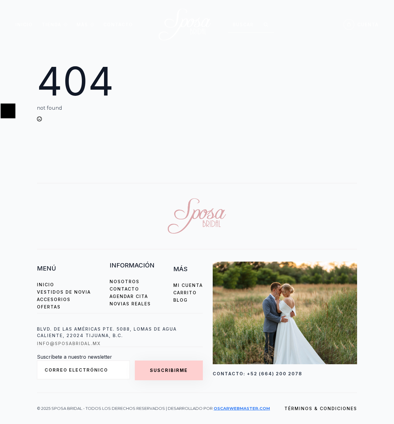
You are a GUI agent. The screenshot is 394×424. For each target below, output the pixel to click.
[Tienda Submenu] (64, 24)
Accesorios (53, 299)
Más (82, 24)
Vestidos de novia (64, 292)
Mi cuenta (188, 285)
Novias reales (130, 303)
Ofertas (49, 306)
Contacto (118, 24)
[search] (266, 25)
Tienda (51, 24)
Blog (180, 300)
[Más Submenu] (91, 24)
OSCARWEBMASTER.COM (242, 408)
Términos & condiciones (320, 408)
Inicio (24, 24)
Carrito (185, 292)
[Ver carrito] (349, 24)
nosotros (124, 281)
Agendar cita (129, 296)
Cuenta (368, 24)
